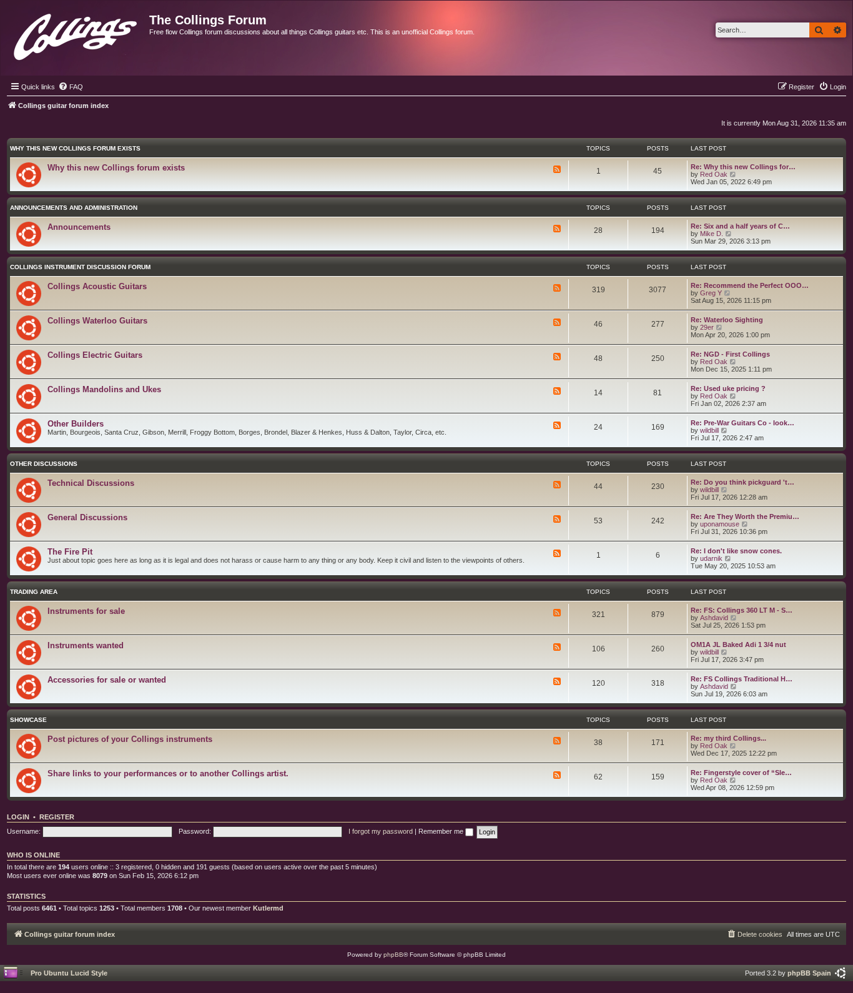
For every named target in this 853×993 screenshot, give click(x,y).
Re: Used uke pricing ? (728, 388)
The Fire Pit (69, 551)
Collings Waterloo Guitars (97, 320)
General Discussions (87, 517)
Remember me (441, 831)
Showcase (28, 719)
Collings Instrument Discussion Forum (80, 267)
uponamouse (719, 524)
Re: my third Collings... (728, 738)
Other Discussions (43, 463)
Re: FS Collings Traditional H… (741, 679)
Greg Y (711, 293)
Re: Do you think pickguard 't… (742, 482)
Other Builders (75, 423)
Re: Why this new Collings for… (743, 166)
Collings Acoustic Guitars (97, 286)
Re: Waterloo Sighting (727, 320)
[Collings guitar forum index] (76, 34)
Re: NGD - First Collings (730, 354)
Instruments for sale (86, 611)
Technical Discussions (90, 483)
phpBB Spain (809, 973)
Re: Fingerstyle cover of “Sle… (741, 772)
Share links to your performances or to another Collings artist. (167, 773)
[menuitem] (70, 86)
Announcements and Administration (73, 207)
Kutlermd (268, 908)
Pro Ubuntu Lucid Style (69, 973)
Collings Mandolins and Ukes (104, 389)
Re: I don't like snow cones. (736, 551)
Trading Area (33, 591)
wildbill (709, 430)
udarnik (711, 558)
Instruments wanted (85, 645)
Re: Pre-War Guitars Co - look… (742, 423)
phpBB (393, 954)
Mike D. (711, 233)
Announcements (79, 227)
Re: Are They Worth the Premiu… (745, 516)
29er (707, 327)
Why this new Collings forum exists (75, 148)
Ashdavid (714, 617)
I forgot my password (380, 831)
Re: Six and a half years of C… (740, 226)
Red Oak (713, 174)
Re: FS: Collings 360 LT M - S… (741, 610)
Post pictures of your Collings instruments (129, 739)
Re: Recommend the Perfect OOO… (750, 285)
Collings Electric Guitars (94, 355)
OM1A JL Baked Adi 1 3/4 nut (738, 644)
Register (56, 817)
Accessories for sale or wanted (106, 679)
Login (18, 817)
